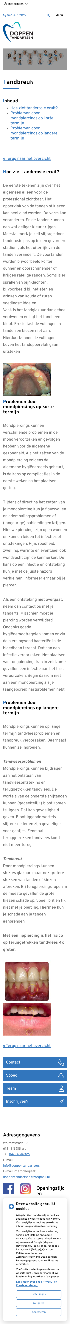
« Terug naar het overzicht (27, 158)
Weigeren (38, 1303)
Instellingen (39, 1294)
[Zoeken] (48, 15)
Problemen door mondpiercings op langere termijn (33, 133)
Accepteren (39, 1312)
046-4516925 (19, 1154)
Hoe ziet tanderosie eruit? (34, 108)
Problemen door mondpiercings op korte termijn (31, 118)
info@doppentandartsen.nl (22, 1166)
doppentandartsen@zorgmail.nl (26, 1177)
